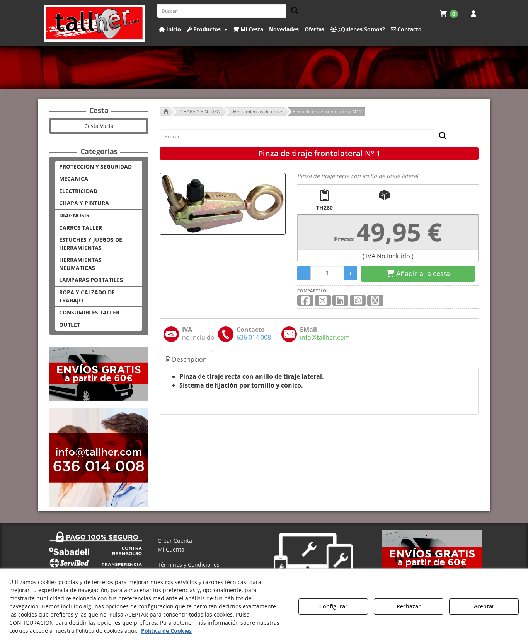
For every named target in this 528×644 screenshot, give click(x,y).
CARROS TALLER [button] (80, 227)
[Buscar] (292, 11)
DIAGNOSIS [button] (74, 215)
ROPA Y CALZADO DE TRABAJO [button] (87, 296)
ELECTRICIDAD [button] (78, 191)
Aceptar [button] (484, 606)
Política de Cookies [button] (166, 630)
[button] (94, 23)
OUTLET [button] (69, 324)
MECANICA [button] (73, 178)
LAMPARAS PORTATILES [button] (91, 280)
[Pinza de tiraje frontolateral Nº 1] (223, 204)
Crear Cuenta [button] (175, 540)
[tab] (187, 359)
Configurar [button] (333, 606)
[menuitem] (449, 13)
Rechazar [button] (409, 606)
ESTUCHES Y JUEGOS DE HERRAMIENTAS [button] (90, 243)
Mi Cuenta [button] (171, 549)
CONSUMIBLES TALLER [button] (89, 312)
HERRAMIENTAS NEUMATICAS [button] (80, 264)
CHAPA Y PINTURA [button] (84, 203)
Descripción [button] (188, 359)
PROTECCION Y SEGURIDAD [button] (95, 166)
